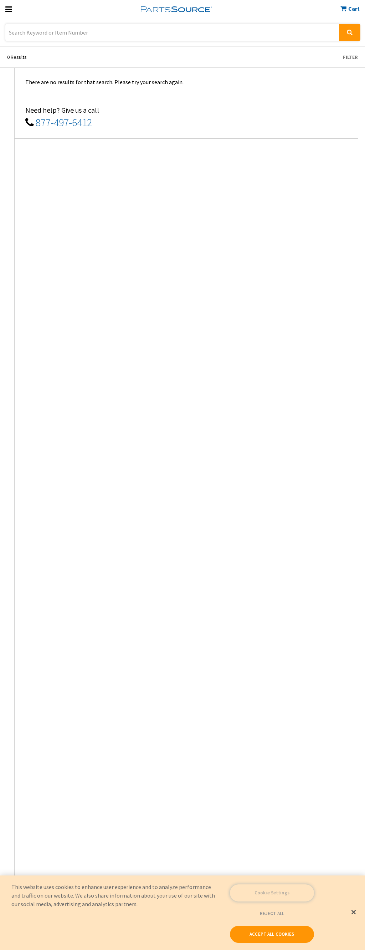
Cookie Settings (272, 893)
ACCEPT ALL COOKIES (272, 934)
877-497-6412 (64, 122)
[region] (182, 912)
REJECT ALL (272, 913)
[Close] (353, 912)
